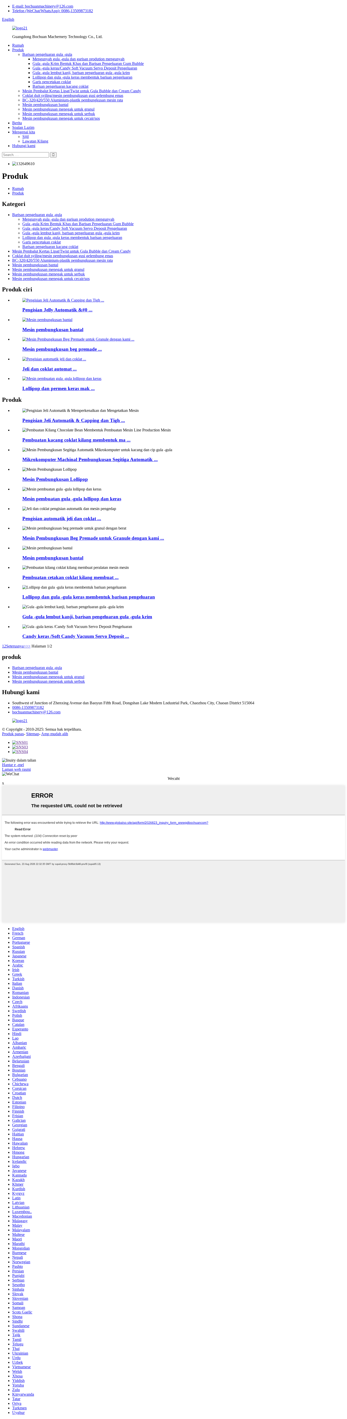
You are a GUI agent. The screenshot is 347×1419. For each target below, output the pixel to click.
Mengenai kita (23, 132)
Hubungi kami (23, 146)
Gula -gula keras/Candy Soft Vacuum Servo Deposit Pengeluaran (85, 68)
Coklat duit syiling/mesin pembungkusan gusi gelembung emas (72, 95)
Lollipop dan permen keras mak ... (58, 388)
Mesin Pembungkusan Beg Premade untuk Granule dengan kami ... (93, 538)
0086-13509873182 (28, 707)
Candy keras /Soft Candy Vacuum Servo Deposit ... (75, 636)
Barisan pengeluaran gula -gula (47, 54)
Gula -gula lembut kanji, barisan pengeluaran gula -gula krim (81, 73)
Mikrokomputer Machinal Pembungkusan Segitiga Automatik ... (90, 459)
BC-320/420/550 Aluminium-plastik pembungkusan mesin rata (72, 100)
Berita (17, 123)
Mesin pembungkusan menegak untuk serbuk (58, 114)
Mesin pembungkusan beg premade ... (62, 349)
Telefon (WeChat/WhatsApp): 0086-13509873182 (52, 11)
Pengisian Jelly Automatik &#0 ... (57, 309)
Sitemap (32, 734)
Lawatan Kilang (35, 141)
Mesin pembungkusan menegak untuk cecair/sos (61, 118)
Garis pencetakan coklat (52, 82)
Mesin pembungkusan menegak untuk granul (58, 109)
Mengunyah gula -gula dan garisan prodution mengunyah (78, 59)
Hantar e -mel (13, 765)
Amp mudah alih (54, 734)
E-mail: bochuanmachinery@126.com (42, 6)
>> (28, 646)
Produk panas (13, 734)
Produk (18, 50)
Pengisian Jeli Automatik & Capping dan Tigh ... (73, 420)
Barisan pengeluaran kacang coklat (60, 86)
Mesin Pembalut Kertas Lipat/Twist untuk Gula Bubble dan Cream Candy (81, 91)
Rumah (18, 45)
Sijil (25, 136)
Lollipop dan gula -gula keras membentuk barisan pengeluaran (82, 77)
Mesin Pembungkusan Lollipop (55, 479)
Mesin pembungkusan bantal (45, 104)
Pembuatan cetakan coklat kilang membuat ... (70, 577)
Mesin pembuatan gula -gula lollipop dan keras (71, 498)
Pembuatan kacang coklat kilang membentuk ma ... (76, 440)
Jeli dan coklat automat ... (49, 369)
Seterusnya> (16, 646)
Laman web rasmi (16, 769)
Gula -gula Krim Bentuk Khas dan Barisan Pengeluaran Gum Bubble (88, 63)
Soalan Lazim (23, 127)
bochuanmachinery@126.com (36, 712)
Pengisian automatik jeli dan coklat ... (61, 518)
